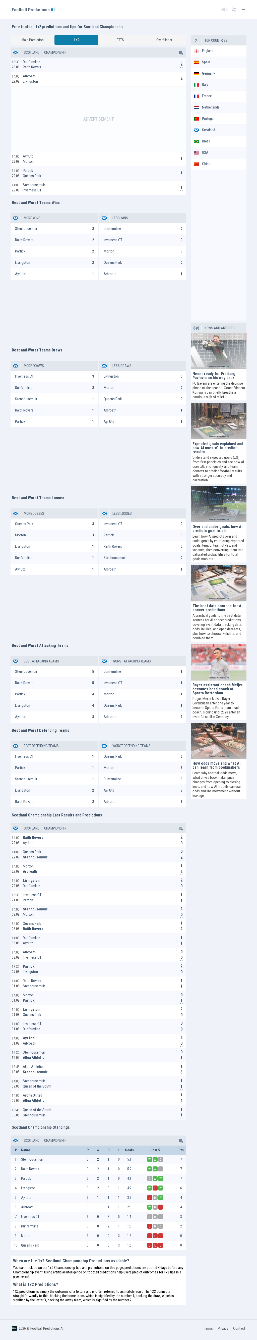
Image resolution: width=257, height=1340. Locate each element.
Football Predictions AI (46, 1328)
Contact (239, 1328)
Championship (55, 52)
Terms (208, 1328)
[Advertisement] (98, 119)
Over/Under (164, 40)
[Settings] (234, 9)
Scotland (31, 52)
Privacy (223, 1328)
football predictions (101, 1272)
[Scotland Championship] (180, 52)
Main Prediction (33, 40)
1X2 (76, 40)
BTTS (120, 40)
